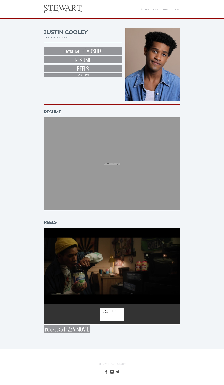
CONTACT (176, 9)
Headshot (82, 51)
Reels (83, 68)
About (155, 9)
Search (146, 9)
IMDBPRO (83, 75)
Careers (165, 9)
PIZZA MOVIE (67, 329)
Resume (83, 59)
